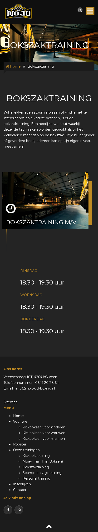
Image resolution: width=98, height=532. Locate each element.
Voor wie (20, 421)
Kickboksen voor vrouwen (44, 433)
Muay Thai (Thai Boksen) (43, 461)
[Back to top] (49, 526)
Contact (19, 490)
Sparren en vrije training (42, 473)
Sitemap (11, 402)
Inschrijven (22, 484)
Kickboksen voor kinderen (44, 427)
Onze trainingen (26, 450)
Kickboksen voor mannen (44, 438)
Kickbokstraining (36, 456)
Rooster (19, 444)
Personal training (36, 478)
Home (15, 66)
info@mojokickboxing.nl (35, 388)
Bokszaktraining (36, 467)
